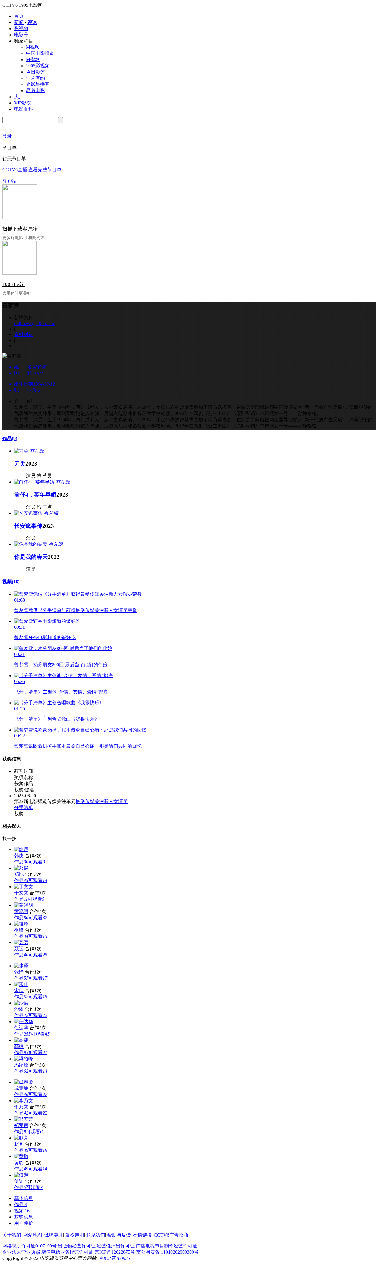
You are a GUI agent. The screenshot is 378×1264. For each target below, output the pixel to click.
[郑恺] (21, 868)
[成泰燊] (23, 1082)
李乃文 (21, 1106)
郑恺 (19, 874)
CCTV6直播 (14, 169)
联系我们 (95, 1234)
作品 (9, 438)
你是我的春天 (31, 557)
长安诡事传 (28, 526)
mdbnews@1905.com (34, 323)
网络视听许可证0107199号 (29, 1245)
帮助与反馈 (119, 1234)
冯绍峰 (21, 1064)
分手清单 (23, 807)
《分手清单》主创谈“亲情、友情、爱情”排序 (61, 691)
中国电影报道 (40, 53)
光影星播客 (38, 84)
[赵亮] (21, 1137)
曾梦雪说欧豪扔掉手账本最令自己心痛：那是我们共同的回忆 (78, 746)
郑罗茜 (21, 1125)
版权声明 (74, 1234)
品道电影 (35, 90)
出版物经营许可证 (77, 1245)
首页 (19, 16)
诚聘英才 (53, 1234)
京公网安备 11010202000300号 (167, 1252)
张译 (19, 971)
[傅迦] (21, 1175)
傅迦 (19, 1181)
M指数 (33, 59)
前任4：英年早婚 (35, 494)
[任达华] (23, 1021)
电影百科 (23, 109)
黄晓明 (21, 911)
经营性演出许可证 (116, 1245)
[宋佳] (21, 984)
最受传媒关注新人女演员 (102, 801)
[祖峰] (21, 923)
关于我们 (11, 1234)
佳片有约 (35, 78)
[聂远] (21, 942)
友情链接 (142, 1234)
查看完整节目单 (44, 169)
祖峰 (19, 930)
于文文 (21, 892)
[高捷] (21, 1040)
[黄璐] (21, 1156)
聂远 (19, 948)
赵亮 (19, 1144)
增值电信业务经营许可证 (67, 1252)
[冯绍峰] (23, 1058)
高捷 (19, 1046)
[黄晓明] (23, 905)
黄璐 (19, 1162)
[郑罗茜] (23, 1119)
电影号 (21, 34)
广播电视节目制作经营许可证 (166, 1245)
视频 (10, 581)
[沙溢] (21, 1002)
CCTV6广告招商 (171, 1234)
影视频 (21, 28)
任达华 (21, 1027)
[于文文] (23, 886)
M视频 (33, 47)
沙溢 (19, 1009)
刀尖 (19, 463)
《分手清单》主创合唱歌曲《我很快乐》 (56, 718)
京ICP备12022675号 (114, 1252)
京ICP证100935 (114, 1258)
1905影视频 (38, 65)
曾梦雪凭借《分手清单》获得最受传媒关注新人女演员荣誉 (75, 610)
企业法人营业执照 (21, 1252)
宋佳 (19, 990)
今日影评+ (37, 71)
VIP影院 (22, 102)
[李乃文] (23, 1100)
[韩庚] (21, 849)
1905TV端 (13, 284)
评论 (32, 22)
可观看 (36, 861)
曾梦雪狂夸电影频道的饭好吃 (45, 637)
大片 (19, 96)
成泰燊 (21, 1088)
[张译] (21, 965)
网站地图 (32, 1234)
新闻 (19, 22)
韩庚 (19, 855)
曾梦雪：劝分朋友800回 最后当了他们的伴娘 (60, 664)
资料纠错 (23, 334)
